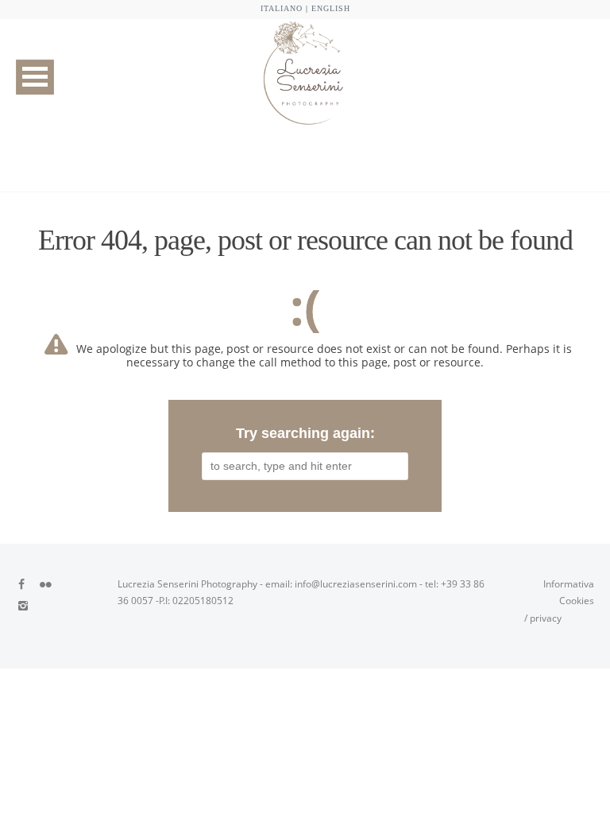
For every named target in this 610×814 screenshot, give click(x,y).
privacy (546, 618)
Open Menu (35, 77)
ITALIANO (282, 8)
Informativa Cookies (568, 592)
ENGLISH (330, 8)
